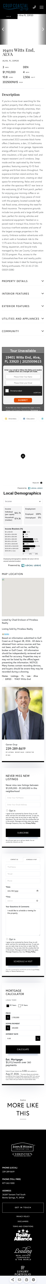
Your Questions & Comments (17, 906)
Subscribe (23, 832)
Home (5, 675)
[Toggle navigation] (41, 7)
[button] (4, 29)
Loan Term (11, 1000)
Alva (35, 675)
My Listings (10, 752)
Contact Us (14, 859)
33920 (8, 679)
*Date (8, 887)
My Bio (8, 755)
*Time (8, 897)
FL (22, 675)
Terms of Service (16, 971)
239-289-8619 (34, 7)
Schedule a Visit (31, 859)
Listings (14, 675)
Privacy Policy (30, 823)
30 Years (13, 1005)
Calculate (23, 1049)
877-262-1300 (8, 1183)
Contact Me (30, 752)
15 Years (24, 1005)
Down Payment (13, 1023)
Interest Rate (12, 1034)
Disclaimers (23, 1221)
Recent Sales (19, 752)
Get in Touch (23, 1208)
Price (8, 1013)
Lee (29, 675)
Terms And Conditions (23, 1226)
